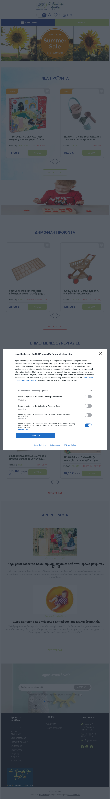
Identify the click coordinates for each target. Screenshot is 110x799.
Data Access (55, 445)
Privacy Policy (70, 445)
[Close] (101, 354)
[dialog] (55, 399)
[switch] (88, 396)
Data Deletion (40, 445)
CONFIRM (36, 435)
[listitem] (55, 390)
